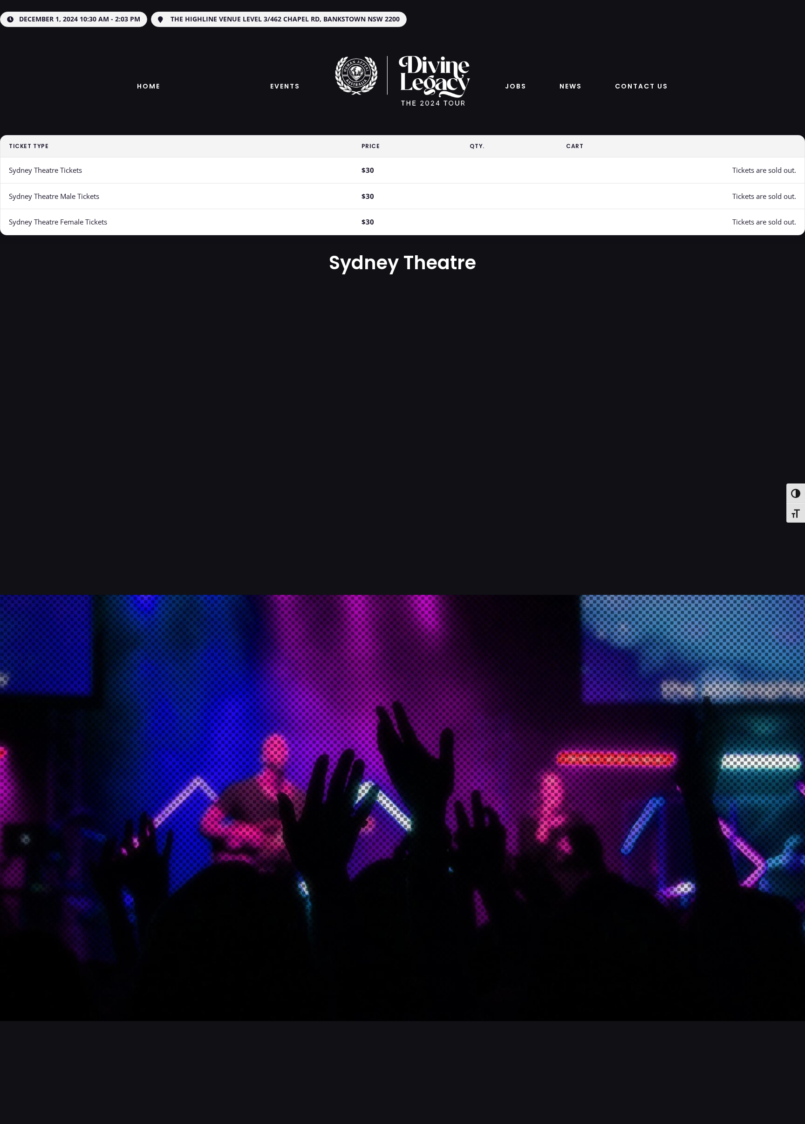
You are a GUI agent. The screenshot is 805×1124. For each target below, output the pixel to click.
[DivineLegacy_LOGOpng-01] (402, 50)
